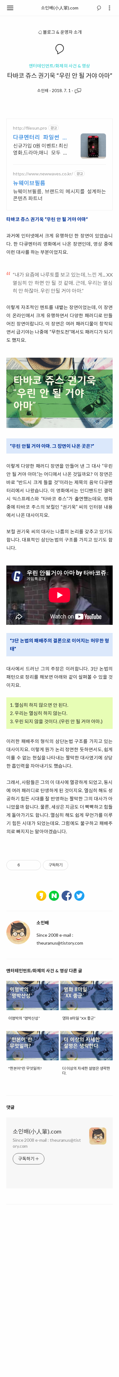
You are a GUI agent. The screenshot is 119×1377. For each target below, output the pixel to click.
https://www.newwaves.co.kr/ (43, 173)
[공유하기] (26, 865)
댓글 (10, 1107)
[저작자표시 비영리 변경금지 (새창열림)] (76, 865)
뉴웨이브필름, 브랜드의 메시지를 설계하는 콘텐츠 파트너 (59, 194)
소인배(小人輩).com (59, 7)
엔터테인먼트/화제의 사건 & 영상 (59, 66)
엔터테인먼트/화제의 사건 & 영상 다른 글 (44, 970)
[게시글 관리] (34, 865)
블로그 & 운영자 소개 (62, 32)
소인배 (43, 90)
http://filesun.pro (30, 128)
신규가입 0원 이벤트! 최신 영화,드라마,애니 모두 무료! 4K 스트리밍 (40, 149)
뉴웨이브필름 (29, 182)
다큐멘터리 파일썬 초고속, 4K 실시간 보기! (40, 137)
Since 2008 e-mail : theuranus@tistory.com (47, 1143)
